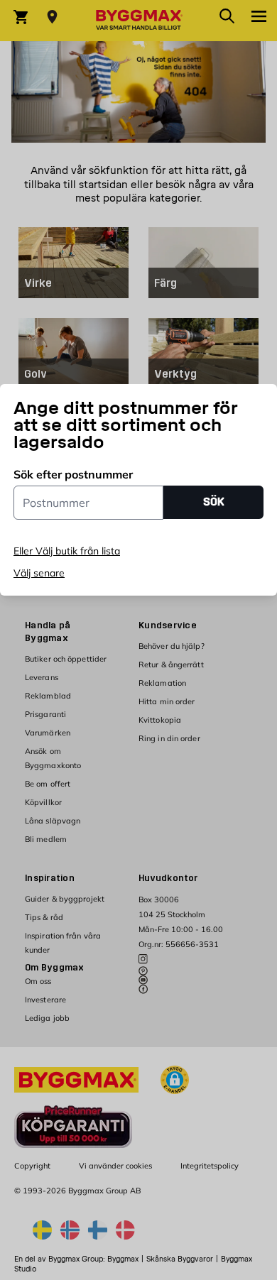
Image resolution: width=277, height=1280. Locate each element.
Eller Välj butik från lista (66, 551)
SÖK (213, 501)
